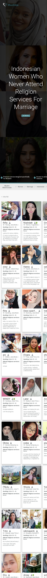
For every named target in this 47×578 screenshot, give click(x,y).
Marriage (30, 187)
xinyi (5, 267)
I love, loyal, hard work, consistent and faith (9, 544)
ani (4, 355)
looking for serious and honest (31, 497)
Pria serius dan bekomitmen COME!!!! (31, 365)
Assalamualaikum (8, 409)
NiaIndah (28, 222)
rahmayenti (29, 531)
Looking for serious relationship (11, 233)
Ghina (6, 443)
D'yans (26, 355)
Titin (5, 531)
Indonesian (40, 187)
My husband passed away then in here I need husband (11, 541)
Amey (26, 575)
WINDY (6, 399)
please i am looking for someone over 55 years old (31, 409)
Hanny (26, 267)
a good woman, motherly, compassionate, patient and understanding (31, 369)
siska (26, 443)
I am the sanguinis (8, 411)
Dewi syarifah (30, 311)
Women (20, 187)
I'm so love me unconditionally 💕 (31, 233)
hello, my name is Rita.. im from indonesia (11, 321)
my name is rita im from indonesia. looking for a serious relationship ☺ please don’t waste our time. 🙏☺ (11, 326)
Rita (5, 311)
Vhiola (26, 487)
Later (26, 399)
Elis (5, 575)
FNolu (6, 487)
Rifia (5, 222)
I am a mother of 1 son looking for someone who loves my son (30, 501)
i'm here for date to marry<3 (31, 277)
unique (5, 366)
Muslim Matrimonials (7, 186)
